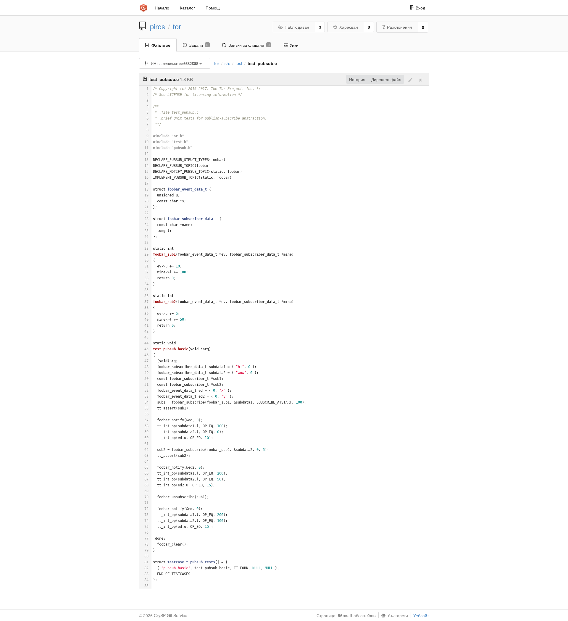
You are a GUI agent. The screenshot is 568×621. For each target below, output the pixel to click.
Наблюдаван (297, 27)
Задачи (198, 45)
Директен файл (386, 79)
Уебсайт (421, 615)
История (357, 79)
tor (177, 26)
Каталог (187, 8)
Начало (162, 8)
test (238, 63)
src (227, 63)
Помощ (213, 8)
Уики (294, 45)
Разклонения (399, 27)
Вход (420, 8)
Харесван (348, 27)
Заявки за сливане (249, 45)
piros (157, 26)
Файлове (160, 45)
